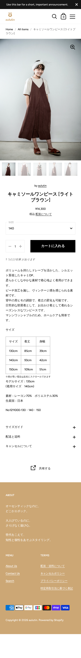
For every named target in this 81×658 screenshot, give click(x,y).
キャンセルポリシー (52, 573)
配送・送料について (52, 566)
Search (10, 580)
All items (23, 29)
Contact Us (13, 573)
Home (9, 29)
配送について (44, 214)
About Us (11, 566)
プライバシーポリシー (54, 580)
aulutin (42, 185)
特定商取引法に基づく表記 (56, 588)
